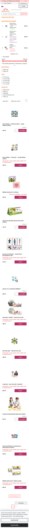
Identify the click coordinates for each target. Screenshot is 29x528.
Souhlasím (14, 525)
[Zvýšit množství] (17, 130)
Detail (20, 165)
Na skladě (6, 56)
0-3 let (6, 77)
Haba (5, 93)
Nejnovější (5, 101)
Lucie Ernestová (8, 95)
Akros (6, 89)
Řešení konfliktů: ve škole (13, 48)
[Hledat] (19, 13)
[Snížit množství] (17, 131)
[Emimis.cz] (14, 10)
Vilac (5, 96)
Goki (5, 91)
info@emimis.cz (24, 3)
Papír (5, 71)
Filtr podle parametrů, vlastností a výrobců (14, 63)
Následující (21, 503)
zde (22, 516)
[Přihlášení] (22, 13)
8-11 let (6, 82)
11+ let (6, 84)
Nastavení (14, 520)
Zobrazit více (14, 54)
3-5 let (6, 78)
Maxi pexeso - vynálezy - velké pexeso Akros (13, 36)
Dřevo (5, 69)
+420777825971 (7, 3)
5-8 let (6, 80)
